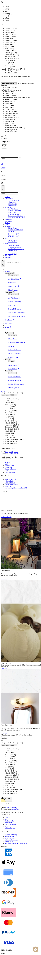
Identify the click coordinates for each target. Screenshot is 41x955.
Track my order (9, 465)
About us (7, 462)
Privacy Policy (9, 486)
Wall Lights (8, 221)
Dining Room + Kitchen (15, 230)
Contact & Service (10, 469)
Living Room (12, 228)
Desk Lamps (12, 212)
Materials (7, 243)
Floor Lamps (8, 219)
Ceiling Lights (9, 198)
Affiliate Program (10, 472)
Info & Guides (12, 240)
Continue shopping (6, 517)
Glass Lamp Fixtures (14, 247)
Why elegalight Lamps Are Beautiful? (16, 488)
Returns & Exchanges (11, 484)
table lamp (8, 255)
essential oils (8, 257)
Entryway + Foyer (13, 235)
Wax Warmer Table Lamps (16, 216)
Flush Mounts (12, 205)
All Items (7, 197)
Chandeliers (12, 202)
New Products (12, 242)
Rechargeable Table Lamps (16, 217)
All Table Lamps (13, 209)
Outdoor (7, 223)
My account (8, 467)
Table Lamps (8, 207)
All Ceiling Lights (13, 200)
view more (4, 579)
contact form (15, 453)
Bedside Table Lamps (14, 211)
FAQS (6, 224)
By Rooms (8, 226)
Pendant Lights (12, 204)
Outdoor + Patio (13, 236)
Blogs (6, 238)
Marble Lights (12, 250)
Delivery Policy (9, 481)
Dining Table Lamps (14, 214)
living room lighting (10, 254)
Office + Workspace (14, 233)
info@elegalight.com (11, 452)
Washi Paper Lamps (14, 245)
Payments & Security (11, 479)
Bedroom (11, 231)
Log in (3, 391)
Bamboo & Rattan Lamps (16, 249)
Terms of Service (10, 483)
